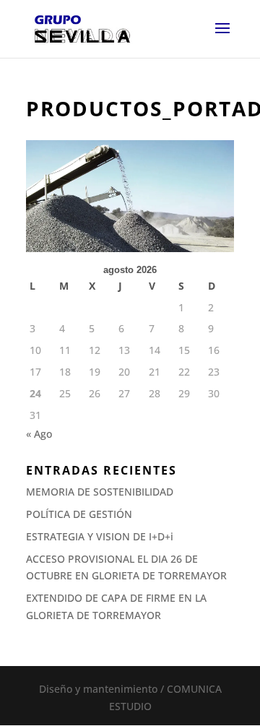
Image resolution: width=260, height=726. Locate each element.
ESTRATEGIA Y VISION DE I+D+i (99, 536)
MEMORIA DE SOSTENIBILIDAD (99, 491)
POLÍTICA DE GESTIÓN (79, 514)
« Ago (39, 434)
